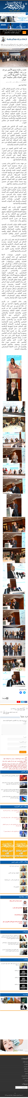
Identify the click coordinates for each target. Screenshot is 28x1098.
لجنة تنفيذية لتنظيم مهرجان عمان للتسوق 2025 (10, 712)
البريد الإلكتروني (22, 741)
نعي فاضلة (17, 970)
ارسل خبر (26, 1066)
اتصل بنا (26, 1064)
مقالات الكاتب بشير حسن (19, 862)
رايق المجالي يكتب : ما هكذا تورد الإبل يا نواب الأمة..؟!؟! (18, 708)
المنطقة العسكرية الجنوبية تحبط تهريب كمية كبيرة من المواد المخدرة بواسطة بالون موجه (10, 791)
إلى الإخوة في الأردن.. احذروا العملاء (11, 879)
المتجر (26, 1073)
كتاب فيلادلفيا (23, 897)
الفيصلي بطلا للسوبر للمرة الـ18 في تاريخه (10, 775)
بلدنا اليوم (21, 44)
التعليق (24, 723)
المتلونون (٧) (16, 886)
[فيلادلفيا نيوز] (14, 6)
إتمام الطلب (25, 1061)
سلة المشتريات (24, 1075)
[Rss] (15, 1093)
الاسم (24, 737)
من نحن (26, 1080)
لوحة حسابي (25, 1078)
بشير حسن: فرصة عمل (14, 866)
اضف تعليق (8, 82)
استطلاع (26, 1068)
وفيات (25, 959)
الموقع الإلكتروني (22, 746)
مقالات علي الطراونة (20, 806)
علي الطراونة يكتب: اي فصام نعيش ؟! (11, 831)
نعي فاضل (17, 977)
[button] (14, 57)
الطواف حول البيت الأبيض (13, 872)
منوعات (25, 931)
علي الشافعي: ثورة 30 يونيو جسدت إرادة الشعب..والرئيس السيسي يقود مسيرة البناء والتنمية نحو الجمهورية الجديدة (10, 937)
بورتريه (25, 994)
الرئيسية (26, 44)
